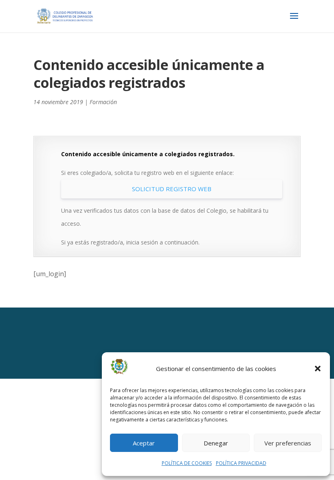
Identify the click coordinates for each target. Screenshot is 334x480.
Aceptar (144, 443)
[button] (318, 368)
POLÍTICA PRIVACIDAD (241, 463)
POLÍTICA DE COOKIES (187, 463)
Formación (103, 102)
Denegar (216, 443)
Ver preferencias (287, 443)
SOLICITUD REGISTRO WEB (171, 189)
